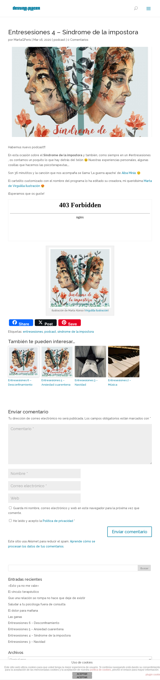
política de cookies (100, 669)
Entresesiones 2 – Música (119, 382)
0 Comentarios (78, 39)
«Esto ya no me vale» (23, 585)
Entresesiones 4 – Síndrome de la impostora (39, 635)
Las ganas (15, 617)
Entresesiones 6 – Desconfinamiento (20, 382)
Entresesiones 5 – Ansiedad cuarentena (55, 382)
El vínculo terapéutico (23, 591)
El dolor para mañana (23, 610)
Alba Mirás (129, 173)
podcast (59, 39)
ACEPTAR (82, 674)
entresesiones (33, 331)
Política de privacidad (58, 521)
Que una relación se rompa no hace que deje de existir (46, 598)
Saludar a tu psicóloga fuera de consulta (36, 604)
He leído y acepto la (44, 521)
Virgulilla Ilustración (96, 310)
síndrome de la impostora (76, 331)
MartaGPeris (22, 39)
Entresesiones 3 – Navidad (86, 382)
